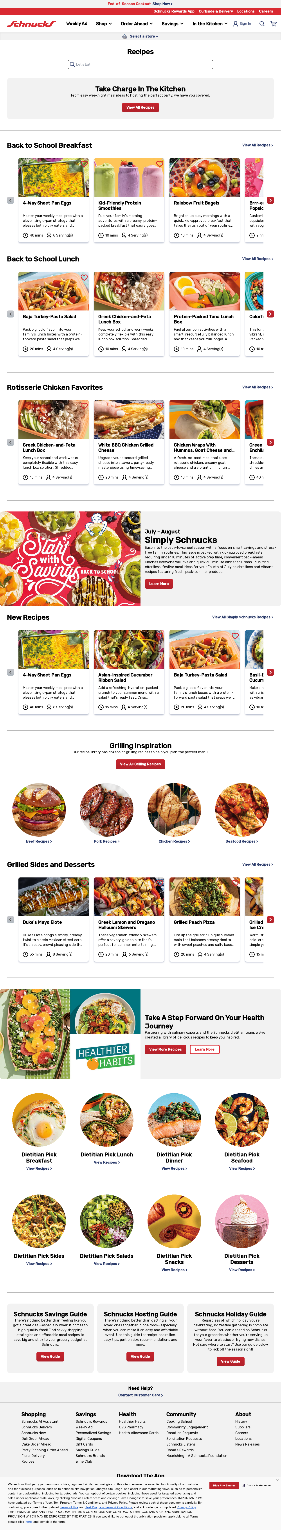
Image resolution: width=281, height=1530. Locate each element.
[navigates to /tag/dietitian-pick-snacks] (174, 1221)
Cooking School (179, 1421)
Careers (266, 11)
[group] (140, 200)
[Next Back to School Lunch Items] (270, 313)
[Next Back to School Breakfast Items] (270, 200)
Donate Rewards (180, 1450)
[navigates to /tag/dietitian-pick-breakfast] (39, 1120)
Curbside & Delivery (216, 11)
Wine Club (84, 1461)
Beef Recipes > (39, 841)
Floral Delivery (33, 1456)
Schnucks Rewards (91, 1421)
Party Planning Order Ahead (45, 1450)
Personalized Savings (93, 1433)
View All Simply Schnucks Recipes (241, 617)
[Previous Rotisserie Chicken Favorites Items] (10, 442)
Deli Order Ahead (35, 1439)
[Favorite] (84, 158)
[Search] (262, 24)
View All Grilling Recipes (140, 764)
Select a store (142, 36)
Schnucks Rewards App (174, 11)
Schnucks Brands (90, 1456)
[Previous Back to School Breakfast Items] (10, 200)
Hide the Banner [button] (224, 1485)
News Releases (247, 1444)
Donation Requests (182, 1433)
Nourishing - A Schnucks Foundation (196, 1456)
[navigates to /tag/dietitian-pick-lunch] (106, 1120)
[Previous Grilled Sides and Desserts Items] (10, 919)
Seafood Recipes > (242, 841)
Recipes (28, 1461)
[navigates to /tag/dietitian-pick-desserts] (242, 1221)
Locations (246, 11)
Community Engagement (187, 1427)
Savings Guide (87, 1450)
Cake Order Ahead (36, 1444)
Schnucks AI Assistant (40, 1421)
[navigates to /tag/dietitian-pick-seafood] (242, 1120)
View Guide (50, 1356)
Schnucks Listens (181, 1444)
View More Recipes (165, 1049)
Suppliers (242, 1427)
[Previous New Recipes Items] (10, 672)
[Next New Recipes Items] (270, 672)
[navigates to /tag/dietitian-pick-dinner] (174, 1120)
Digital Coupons (89, 1439)
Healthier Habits (132, 1421)
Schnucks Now (34, 1433)
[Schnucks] (32, 24)
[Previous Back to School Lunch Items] (10, 313)
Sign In (245, 24)
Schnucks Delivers (37, 1427)
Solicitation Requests (184, 1439)
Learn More (159, 584)
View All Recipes (140, 107)
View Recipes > (39, 1168)
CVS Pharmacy (131, 1427)
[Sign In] (273, 24)
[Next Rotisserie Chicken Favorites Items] (270, 442)
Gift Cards (84, 1444)
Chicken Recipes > (174, 841)
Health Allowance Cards (139, 1433)
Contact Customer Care (139, 1395)
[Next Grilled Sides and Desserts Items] (270, 919)
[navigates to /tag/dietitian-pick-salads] (106, 1221)
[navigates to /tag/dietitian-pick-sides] (39, 1221)
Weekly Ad (76, 23)
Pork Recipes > (106, 841)
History (241, 1421)
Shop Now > (163, 4)
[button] (256, 1485)
